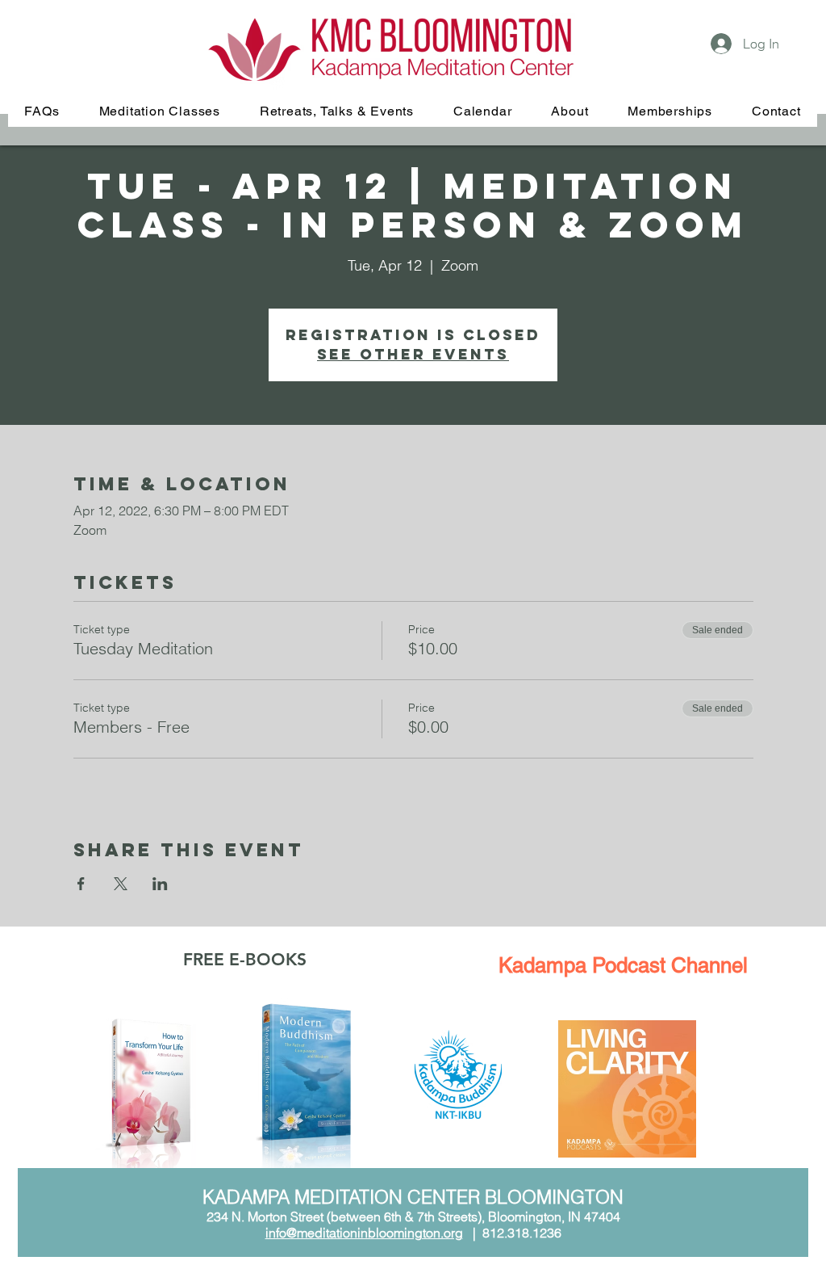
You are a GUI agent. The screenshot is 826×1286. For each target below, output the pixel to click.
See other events (413, 354)
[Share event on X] (120, 883)
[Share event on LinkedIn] (160, 883)
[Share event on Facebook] (81, 883)
